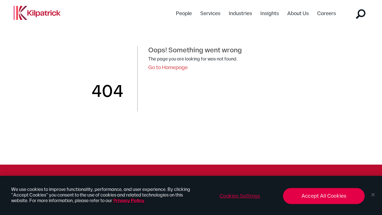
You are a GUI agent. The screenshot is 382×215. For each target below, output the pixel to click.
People (184, 14)
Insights (269, 14)
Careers (326, 14)
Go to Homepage (168, 68)
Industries (240, 14)
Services (210, 14)
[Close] (373, 195)
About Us (298, 14)
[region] (191, 195)
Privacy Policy (129, 201)
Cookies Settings (240, 196)
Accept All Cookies (323, 196)
